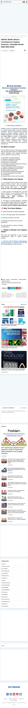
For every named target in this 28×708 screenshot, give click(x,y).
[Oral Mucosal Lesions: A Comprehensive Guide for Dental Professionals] (4, 492)
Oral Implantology (5, 585)
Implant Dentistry (6, 281)
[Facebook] (9, 288)
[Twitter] (11, 288)
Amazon (16, 242)
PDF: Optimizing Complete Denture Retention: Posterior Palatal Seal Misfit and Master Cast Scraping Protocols (13, 450)
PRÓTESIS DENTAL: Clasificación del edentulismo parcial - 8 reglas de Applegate (17, 518)
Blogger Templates (12, 702)
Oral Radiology (5, 587)
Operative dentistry (6, 582)
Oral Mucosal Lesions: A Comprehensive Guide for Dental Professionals (16, 491)
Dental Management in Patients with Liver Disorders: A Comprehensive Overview (16, 504)
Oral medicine (5, 594)
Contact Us (21, 698)
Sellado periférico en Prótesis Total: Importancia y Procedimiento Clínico (15, 476)
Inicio (2, 35)
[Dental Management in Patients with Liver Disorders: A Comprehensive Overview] (4, 505)
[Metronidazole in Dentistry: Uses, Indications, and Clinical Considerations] (4, 498)
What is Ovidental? (13, 698)
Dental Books (14, 279)
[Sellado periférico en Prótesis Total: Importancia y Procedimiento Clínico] (4, 477)
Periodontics (4, 603)
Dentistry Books (22, 279)
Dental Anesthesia (6, 566)
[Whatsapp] (14, 288)
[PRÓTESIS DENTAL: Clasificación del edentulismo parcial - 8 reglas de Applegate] (4, 519)
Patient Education (5, 599)
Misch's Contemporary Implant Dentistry (14, 88)
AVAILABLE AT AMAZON (14, 125)
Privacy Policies (14, 700)
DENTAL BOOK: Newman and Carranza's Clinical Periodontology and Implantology (12, 347)
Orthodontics (5, 596)
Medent (3, 580)
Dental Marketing (5, 571)
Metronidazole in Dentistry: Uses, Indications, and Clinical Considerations (16, 497)
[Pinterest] (17, 288)
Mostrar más (23, 304)
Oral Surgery (4, 592)
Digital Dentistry (5, 575)
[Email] (20, 288)
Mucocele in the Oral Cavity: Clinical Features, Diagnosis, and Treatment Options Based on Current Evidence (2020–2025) (17, 511)
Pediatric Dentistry (6, 601)
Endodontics (4, 578)
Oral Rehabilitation (6, 589)
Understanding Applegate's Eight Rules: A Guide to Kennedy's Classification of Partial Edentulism (17, 469)
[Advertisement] (14, 19)
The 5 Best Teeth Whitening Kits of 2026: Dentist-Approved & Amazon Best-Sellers (12, 325)
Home (5, 698)
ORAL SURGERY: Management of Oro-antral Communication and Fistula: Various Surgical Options (17, 484)
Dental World (4, 573)
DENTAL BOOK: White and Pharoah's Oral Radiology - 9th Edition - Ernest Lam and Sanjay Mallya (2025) (13, 369)
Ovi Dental (6, 35)
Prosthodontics (5, 606)
